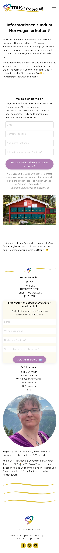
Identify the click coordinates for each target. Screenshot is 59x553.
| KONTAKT (35, 538)
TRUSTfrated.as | (29, 382)
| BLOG (29, 282)
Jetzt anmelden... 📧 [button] (29, 359)
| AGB (44, 535)
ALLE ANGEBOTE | (29, 372)
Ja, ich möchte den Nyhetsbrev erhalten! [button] (29, 164)
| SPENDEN (29, 296)
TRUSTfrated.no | (29, 386)
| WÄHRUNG (29, 285)
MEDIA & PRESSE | (29, 375)
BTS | (29, 389)
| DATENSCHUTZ (31, 535)
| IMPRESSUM (15, 535)
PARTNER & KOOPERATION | (29, 379)
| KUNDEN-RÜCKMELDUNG (29, 292)
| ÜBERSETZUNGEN (29, 289)
